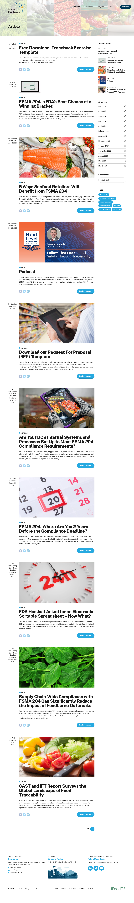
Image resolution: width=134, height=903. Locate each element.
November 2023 (104, 141)
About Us (77, 7)
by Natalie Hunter (12, 45)
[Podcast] (56, 242)
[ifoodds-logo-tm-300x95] (118, 889)
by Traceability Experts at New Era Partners (12, 393)
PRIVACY (82, 889)
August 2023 (103, 156)
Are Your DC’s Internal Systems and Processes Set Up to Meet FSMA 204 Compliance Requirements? (56, 442)
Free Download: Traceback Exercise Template (55, 50)
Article (24, 43)
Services (89, 7)
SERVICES (72, 889)
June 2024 (102, 116)
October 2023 (103, 146)
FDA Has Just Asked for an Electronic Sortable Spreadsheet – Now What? (56, 614)
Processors (117, 209)
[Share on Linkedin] (28, 69)
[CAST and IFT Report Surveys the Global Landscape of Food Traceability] (56, 757)
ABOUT (63, 889)
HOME (56, 889)
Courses (112, 7)
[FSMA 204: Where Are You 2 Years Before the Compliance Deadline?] (56, 497)
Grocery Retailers (106, 202)
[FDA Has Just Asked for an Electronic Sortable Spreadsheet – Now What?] (56, 582)
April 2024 (102, 126)
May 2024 (102, 121)
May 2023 (102, 161)
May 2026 (102, 106)
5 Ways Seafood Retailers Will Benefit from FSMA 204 (49, 189)
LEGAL (98, 889)
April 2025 (102, 111)
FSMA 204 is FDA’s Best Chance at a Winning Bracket (55, 104)
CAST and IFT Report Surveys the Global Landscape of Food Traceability (52, 790)
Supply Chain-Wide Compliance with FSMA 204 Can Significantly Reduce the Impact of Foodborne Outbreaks (56, 701)
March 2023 (102, 166)
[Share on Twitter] (24, 69)
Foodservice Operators (107, 198)
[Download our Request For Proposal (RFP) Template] (56, 323)
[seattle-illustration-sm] (62, 871)
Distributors (104, 194)
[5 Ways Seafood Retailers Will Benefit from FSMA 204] (56, 157)
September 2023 (104, 151)
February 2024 (103, 131)
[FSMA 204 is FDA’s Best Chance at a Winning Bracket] (56, 87)
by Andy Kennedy (12, 83)
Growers (117, 206)
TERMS (90, 889)
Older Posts (84, 829)
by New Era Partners (12, 140)
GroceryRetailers (105, 206)
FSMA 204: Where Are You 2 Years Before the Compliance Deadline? (53, 529)
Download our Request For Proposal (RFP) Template (55, 354)
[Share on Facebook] (20, 69)
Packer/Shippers (105, 209)
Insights (101, 7)
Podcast (27, 271)
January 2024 (103, 136)
